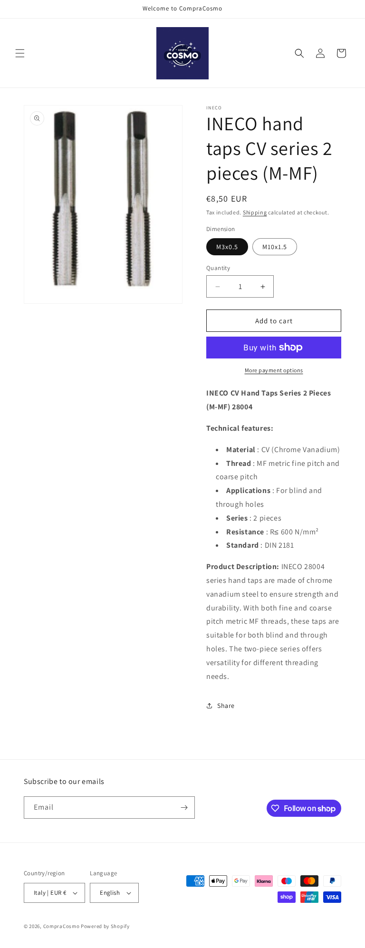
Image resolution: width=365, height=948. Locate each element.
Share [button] (226, 705)
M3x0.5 (227, 246)
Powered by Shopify (105, 926)
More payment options (274, 370)
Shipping (255, 212)
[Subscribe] (183, 807)
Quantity (218, 268)
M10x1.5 (274, 246)
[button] (20, 53)
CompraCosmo (61, 926)
